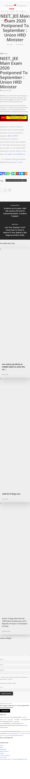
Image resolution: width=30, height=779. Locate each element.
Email (2, 664)
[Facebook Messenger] (19, 173)
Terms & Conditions (5, 755)
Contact (2, 753)
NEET (24, 180)
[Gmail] (10, 173)
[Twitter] (6, 173)
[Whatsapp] (8, 173)
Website (2, 670)
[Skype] (22, 173)
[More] (26, 173)
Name (2, 659)
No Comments (19, 44)
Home (1, 745)
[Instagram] (3, 173)
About (1, 747)
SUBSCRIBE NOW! (5, 710)
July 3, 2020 (17, 162)
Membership (3, 749)
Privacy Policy (3, 757)
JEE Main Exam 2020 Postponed (14, 180)
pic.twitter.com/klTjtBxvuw (14, 154)
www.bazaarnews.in (18, 735)
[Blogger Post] (24, 173)
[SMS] (15, 173)
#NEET (16, 136)
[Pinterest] (17, 173)
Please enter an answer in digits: (8, 683)
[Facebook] (1, 173)
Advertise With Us (4, 751)
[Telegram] (13, 173)
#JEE (9, 136)
